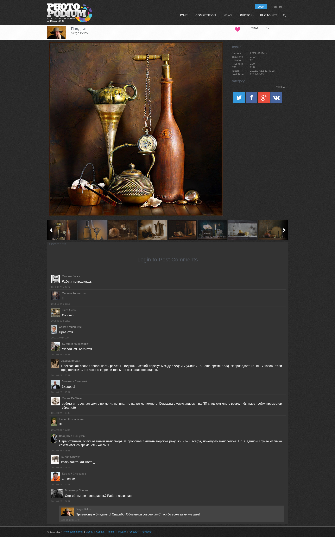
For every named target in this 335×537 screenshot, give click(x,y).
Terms (111, 531)
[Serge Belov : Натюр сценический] (242, 230)
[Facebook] (252, 98)
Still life (280, 87)
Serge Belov (79, 33)
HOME (183, 15)
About (89, 531)
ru (280, 6)
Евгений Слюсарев (74, 473)
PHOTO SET (268, 15)
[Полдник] (215, 51)
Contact (100, 531)
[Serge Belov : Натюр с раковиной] (182, 230)
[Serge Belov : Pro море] (212, 230)
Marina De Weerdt (73, 398)
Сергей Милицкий (70, 326)
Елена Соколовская (71, 419)
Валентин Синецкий (74, 381)
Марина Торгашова (74, 293)
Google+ (134, 531)
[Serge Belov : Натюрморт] (152, 230)
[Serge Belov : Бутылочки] (92, 230)
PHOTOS (246, 15)
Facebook (147, 531)
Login (261, 6)
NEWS (228, 15)
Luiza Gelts (69, 309)
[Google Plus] (264, 98)
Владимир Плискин (77, 490)
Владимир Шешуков (72, 435)
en (275, 6)
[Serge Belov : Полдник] (62, 230)
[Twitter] (239, 98)
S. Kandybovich (70, 456)
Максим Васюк (71, 276)
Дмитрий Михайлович (75, 343)
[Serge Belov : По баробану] (272, 230)
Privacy (122, 531)
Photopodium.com (73, 531)
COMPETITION (205, 15)
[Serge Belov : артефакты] (122, 230)
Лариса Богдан (70, 360)
